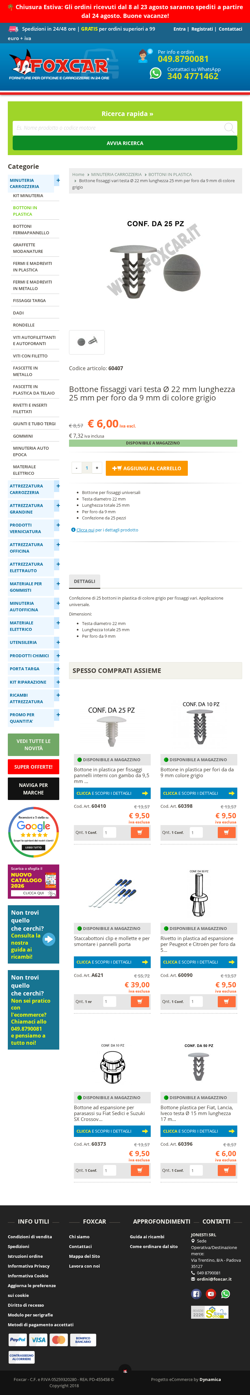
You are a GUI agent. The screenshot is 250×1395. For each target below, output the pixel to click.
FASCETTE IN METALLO (25, 371)
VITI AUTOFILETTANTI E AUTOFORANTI (34, 340)
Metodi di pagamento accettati (41, 1325)
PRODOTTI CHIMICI (29, 656)
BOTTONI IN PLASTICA (25, 211)
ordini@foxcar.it (214, 1279)
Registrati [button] (202, 29)
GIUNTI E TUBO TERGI (34, 424)
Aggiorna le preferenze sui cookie (32, 1290)
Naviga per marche (33, 789)
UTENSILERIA (23, 642)
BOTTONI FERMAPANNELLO (31, 229)
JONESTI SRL (203, 1235)
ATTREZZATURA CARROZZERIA (26, 489)
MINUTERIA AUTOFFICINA (24, 606)
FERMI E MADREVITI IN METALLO (32, 285)
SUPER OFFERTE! (33, 766)
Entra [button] (180, 29)
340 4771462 (192, 76)
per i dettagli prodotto (107, 530)
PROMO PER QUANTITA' (22, 718)
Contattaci (230, 29)
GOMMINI (23, 436)
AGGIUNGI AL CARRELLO (151, 468)
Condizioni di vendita (30, 1237)
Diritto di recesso (26, 1305)
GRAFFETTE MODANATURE (28, 248)
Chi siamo (79, 1237)
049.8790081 (183, 59)
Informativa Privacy (28, 1266)
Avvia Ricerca (125, 143)
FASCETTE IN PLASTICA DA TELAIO (34, 390)
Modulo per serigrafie (30, 1315)
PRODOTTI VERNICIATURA (25, 528)
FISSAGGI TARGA (29, 300)
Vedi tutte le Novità (33, 745)
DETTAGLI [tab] (84, 581)
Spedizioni (18, 1246)
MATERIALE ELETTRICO (24, 470)
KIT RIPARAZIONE (28, 682)
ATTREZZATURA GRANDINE (26, 508)
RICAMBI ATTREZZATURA (26, 698)
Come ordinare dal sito (154, 1246)
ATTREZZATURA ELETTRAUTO (26, 567)
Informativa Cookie (28, 1276)
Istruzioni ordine (25, 1256)
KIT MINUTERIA (28, 195)
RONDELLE (24, 325)
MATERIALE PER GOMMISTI (26, 587)
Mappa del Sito (84, 1256)
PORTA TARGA (24, 669)
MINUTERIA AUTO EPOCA (31, 451)
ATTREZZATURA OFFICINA (26, 548)
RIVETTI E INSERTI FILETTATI (30, 408)
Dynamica (210, 1379)
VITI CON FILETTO (30, 356)
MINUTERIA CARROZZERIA (24, 183)
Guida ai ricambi (147, 1237)
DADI (18, 313)
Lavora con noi (84, 1266)
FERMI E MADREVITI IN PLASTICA (32, 266)
